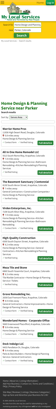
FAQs (5, 386)
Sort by (4, 117)
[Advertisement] (28, 71)
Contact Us (26, 383)
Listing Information (28, 380)
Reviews (16, 392)
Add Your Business (11, 383)
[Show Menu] (2, 2)
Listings (25, 392)
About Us (14, 380)
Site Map (7, 392)
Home (5, 380)
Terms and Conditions (43, 383)
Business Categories (39, 392)
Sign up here (8, 395)
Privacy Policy (15, 386)
